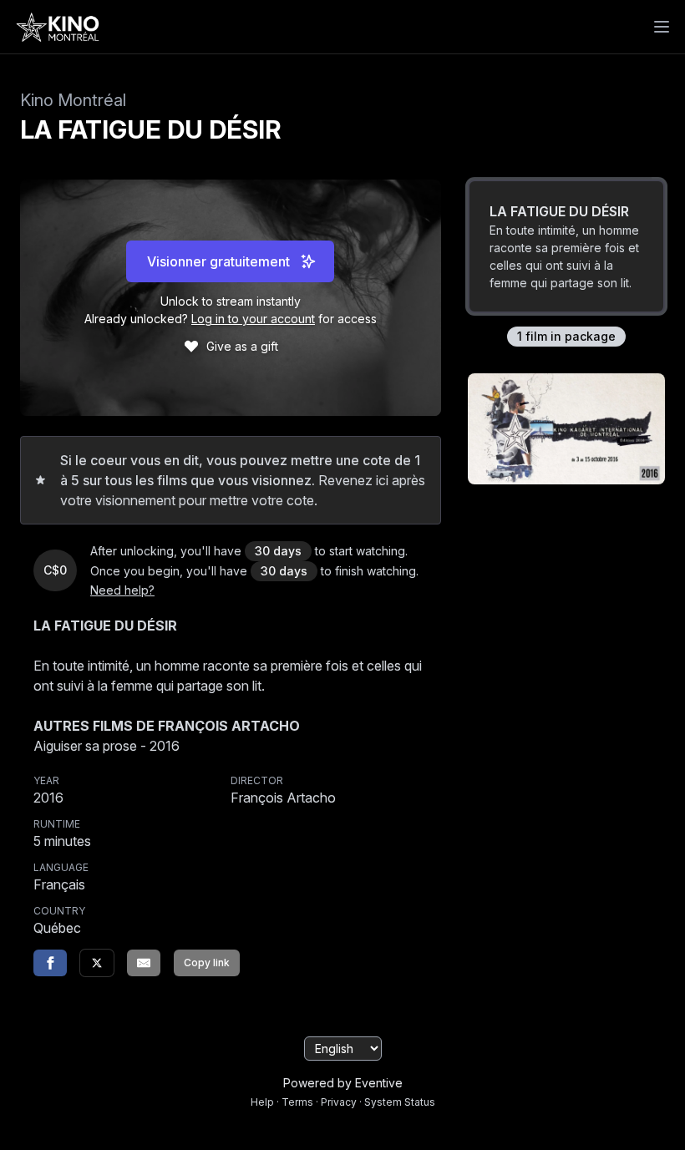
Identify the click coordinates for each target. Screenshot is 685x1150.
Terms (297, 1102)
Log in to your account (253, 319)
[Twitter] (97, 963)
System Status (399, 1102)
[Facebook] (50, 963)
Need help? (122, 590)
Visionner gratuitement (218, 261)
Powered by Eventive (343, 1083)
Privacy (339, 1102)
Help (262, 1102)
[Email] (143, 963)
